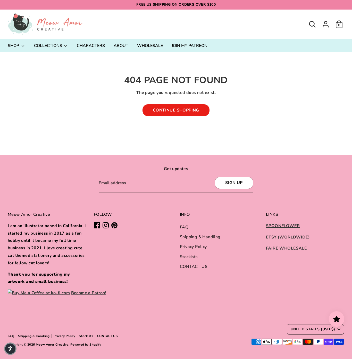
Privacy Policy (193, 247)
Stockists (189, 257)
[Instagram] (106, 225)
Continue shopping (176, 110)
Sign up (234, 183)
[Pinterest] (114, 225)
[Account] (326, 24)
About (121, 46)
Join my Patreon (189, 46)
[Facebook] (97, 225)
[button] (10, 348)
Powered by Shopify (85, 344)
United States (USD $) (313, 329)
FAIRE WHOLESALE (286, 248)
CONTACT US (193, 266)
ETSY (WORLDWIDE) (288, 237)
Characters (91, 46)
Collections (48, 46)
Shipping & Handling (200, 237)
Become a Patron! (88, 293)
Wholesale (150, 46)
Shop (14, 46)
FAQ (184, 227)
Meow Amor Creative (52, 344)
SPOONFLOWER (283, 226)
